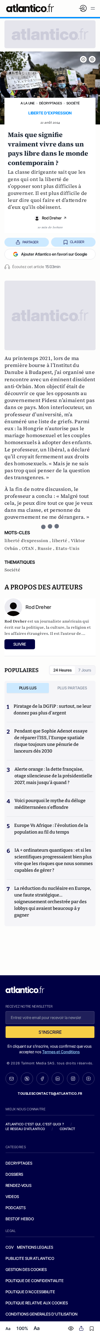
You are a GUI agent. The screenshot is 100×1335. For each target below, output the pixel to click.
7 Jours (84, 670)
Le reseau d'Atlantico (25, 1129)
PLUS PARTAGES (72, 687)
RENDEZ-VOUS (18, 1185)
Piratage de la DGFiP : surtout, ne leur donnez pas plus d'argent (52, 710)
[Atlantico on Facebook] (42, 1078)
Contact (67, 1129)
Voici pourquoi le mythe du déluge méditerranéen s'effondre (50, 804)
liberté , (61, 541)
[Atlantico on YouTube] (88, 1078)
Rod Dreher (52, 217)
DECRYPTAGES (19, 1163)
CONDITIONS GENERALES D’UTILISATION (42, 1314)
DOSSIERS (14, 1174)
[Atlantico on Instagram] (73, 1078)
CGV (10, 1247)
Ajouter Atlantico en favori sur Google (54, 254)
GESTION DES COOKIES (26, 1269)
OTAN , (30, 548)
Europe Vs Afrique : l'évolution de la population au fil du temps (51, 829)
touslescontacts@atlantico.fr (50, 1093)
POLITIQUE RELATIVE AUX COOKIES (37, 1302)
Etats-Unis (67, 548)
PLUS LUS (28, 687)
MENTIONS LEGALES (35, 1247)
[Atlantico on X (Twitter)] (27, 1078)
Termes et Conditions (61, 1051)
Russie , (47, 548)
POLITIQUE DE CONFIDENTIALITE (35, 1280)
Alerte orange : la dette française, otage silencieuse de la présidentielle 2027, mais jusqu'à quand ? (53, 775)
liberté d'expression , (28, 541)
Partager (30, 242)
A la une (28, 103)
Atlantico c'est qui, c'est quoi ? (35, 1124)
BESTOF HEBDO (20, 1218)
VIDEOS (12, 1196)
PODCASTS (16, 1207)
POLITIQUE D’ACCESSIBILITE (30, 1291)
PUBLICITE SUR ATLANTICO (30, 1258)
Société (73, 103)
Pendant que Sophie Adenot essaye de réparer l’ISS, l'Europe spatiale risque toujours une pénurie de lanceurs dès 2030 (51, 741)
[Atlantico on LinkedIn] (58, 1078)
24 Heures (62, 670)
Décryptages (50, 103)
